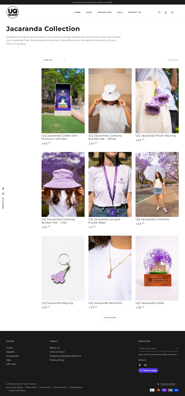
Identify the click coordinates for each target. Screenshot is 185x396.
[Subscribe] (177, 348)
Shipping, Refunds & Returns (65, 356)
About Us (55, 348)
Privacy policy (45, 387)
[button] (159, 12)
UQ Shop (16, 384)
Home (9, 348)
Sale (8, 360)
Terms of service (60, 387)
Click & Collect (57, 352)
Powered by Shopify (14, 387)
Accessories (12, 356)
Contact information (17, 390)
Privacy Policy (57, 360)
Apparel (10, 352)
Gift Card (11, 364)
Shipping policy (76, 387)
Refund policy (31, 387)
